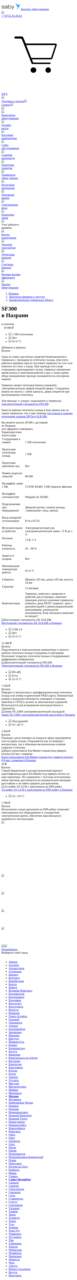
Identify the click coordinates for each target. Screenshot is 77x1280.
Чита (12, 1262)
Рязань (12, 1173)
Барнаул (13, 974)
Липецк (13, 1077)
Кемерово (14, 1054)
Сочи (12, 1195)
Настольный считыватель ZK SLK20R (31, 623)
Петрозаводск (17, 1153)
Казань (13, 1045)
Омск (12, 1134)
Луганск (14, 1080)
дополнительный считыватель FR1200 (25, 404)
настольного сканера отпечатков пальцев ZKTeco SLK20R (37, 415)
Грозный (14, 1019)
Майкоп (13, 1089)
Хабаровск (15, 1243)
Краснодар (15, 1064)
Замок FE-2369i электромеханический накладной (38, 714)
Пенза (12, 1147)
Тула (11, 1224)
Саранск (14, 1182)
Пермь (12, 1150)
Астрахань (15, 971)
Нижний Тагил (18, 1118)
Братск (13, 984)
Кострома (14, 1061)
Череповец (15, 1256)
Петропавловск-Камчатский (26, 1157)
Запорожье (15, 1032)
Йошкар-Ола (16, 1041)
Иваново (14, 1035)
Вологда (14, 1009)
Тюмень (13, 1227)
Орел (12, 1137)
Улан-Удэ (14, 1230)
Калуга (13, 1051)
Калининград (17, 1048)
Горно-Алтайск (18, 1016)
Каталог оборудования (34, 9)
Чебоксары (15, 1249)
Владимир (15, 1000)
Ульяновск (15, 1233)
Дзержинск (15, 1022)
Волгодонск (16, 1006)
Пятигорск (15, 1163)
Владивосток (17, 993)
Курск (12, 1073)
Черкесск (14, 1259)
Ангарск (14, 965)
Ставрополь (16, 1198)
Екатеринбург (17, 1029)
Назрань (14, 1105)
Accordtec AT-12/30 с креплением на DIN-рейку (37, 789)
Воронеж (14, 1013)
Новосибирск (17, 1128)
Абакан (13, 961)
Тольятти (14, 1217)
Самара (13, 1176)
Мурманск (15, 1099)
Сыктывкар (16, 1205)
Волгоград (15, 1003)
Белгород (14, 977)
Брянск (13, 987)
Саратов (14, 1185)
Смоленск (15, 1192)
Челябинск (15, 1253)
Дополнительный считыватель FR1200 (31, 665)
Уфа (11, 1240)
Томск (12, 1221)
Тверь (12, 1214)
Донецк (13, 1025)
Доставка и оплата (12, 101)
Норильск (15, 1131)
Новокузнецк (17, 1121)
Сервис (5, 104)
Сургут (13, 1201)
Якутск (13, 1272)
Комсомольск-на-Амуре (23, 1057)
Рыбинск (14, 1169)
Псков (12, 1160)
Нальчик (14, 1109)
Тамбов (13, 1211)
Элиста (13, 1265)
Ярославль (15, 1275)
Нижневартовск (18, 1112)
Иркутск (14, 1038)
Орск (12, 1144)
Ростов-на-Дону (18, 1166)
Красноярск (16, 1067)
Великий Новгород (20, 990)
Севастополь (16, 1189)
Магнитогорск (17, 1086)
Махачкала (15, 1093)
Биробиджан (16, 981)
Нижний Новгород (20, 1115)
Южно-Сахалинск (20, 1269)
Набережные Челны (21, 1102)
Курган (13, 1070)
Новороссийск (17, 1125)
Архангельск (16, 968)
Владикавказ (16, 997)
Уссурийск (15, 1237)
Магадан (14, 1083)
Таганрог (14, 1208)
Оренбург (14, 1141)
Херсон (13, 1246)
